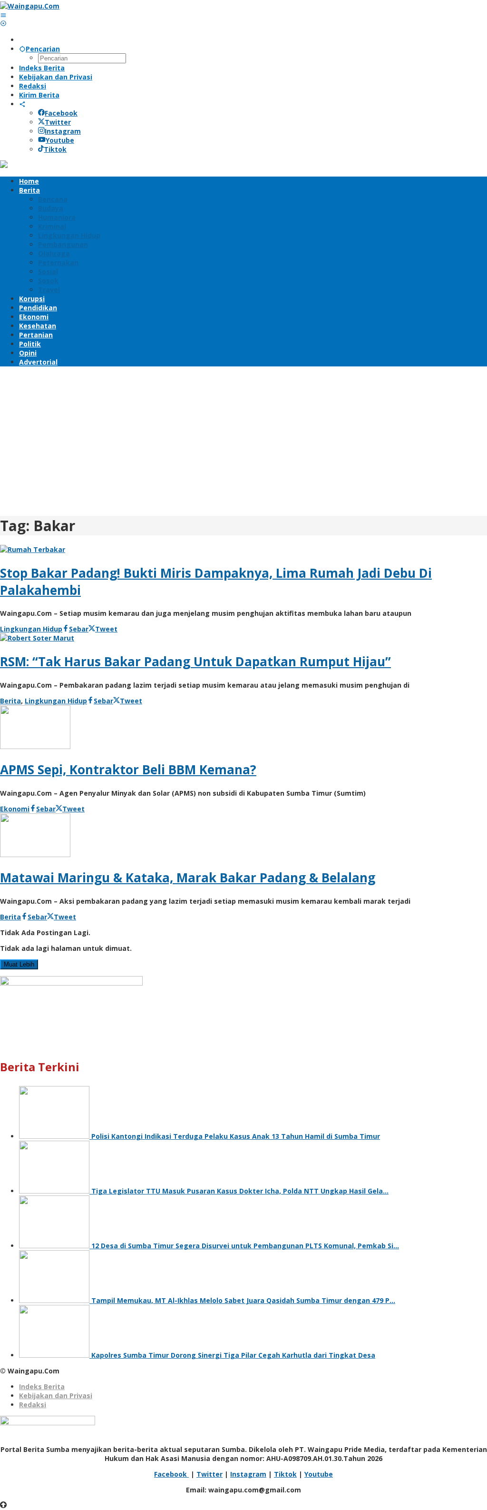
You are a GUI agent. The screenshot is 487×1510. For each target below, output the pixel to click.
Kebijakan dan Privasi (55, 1395)
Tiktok (55, 149)
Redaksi (32, 1404)
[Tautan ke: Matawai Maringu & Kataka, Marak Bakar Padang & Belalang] (35, 854)
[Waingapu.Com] (29, 5)
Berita (10, 700)
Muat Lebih (19, 964)
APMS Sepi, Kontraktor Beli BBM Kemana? (128, 769)
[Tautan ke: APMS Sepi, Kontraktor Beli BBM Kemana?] (35, 746)
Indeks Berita (42, 1386)
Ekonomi (14, 808)
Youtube (60, 140)
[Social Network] (22, 104)
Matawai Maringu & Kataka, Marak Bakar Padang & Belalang (187, 877)
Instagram (63, 131)
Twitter (58, 122)
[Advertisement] (243, 439)
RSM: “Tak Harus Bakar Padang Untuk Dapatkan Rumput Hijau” (195, 661)
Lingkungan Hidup (31, 628)
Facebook (61, 113)
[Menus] (3, 15)
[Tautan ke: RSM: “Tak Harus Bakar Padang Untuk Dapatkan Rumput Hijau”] (37, 637)
